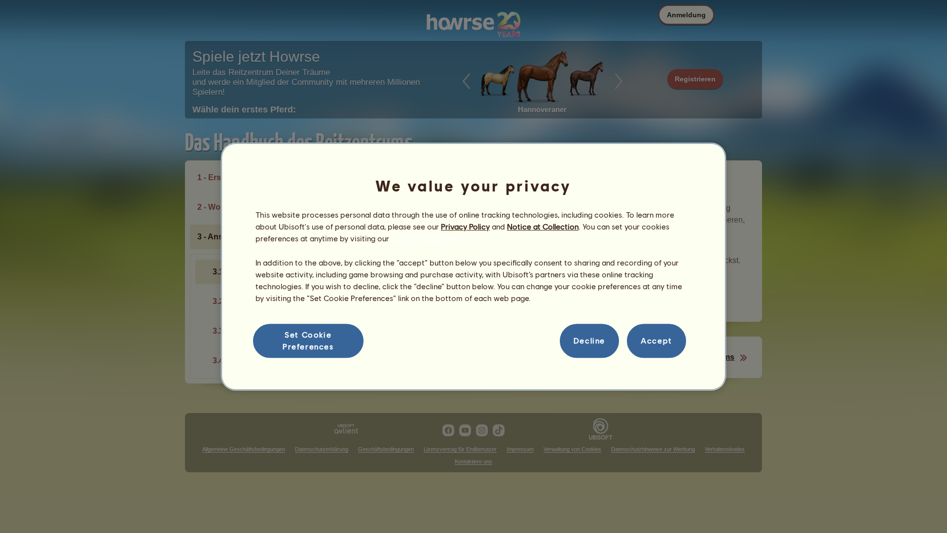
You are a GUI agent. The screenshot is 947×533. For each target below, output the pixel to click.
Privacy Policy (465, 226)
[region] (473, 266)
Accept (656, 340)
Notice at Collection (543, 226)
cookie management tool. (436, 238)
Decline (589, 340)
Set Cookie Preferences (308, 340)
